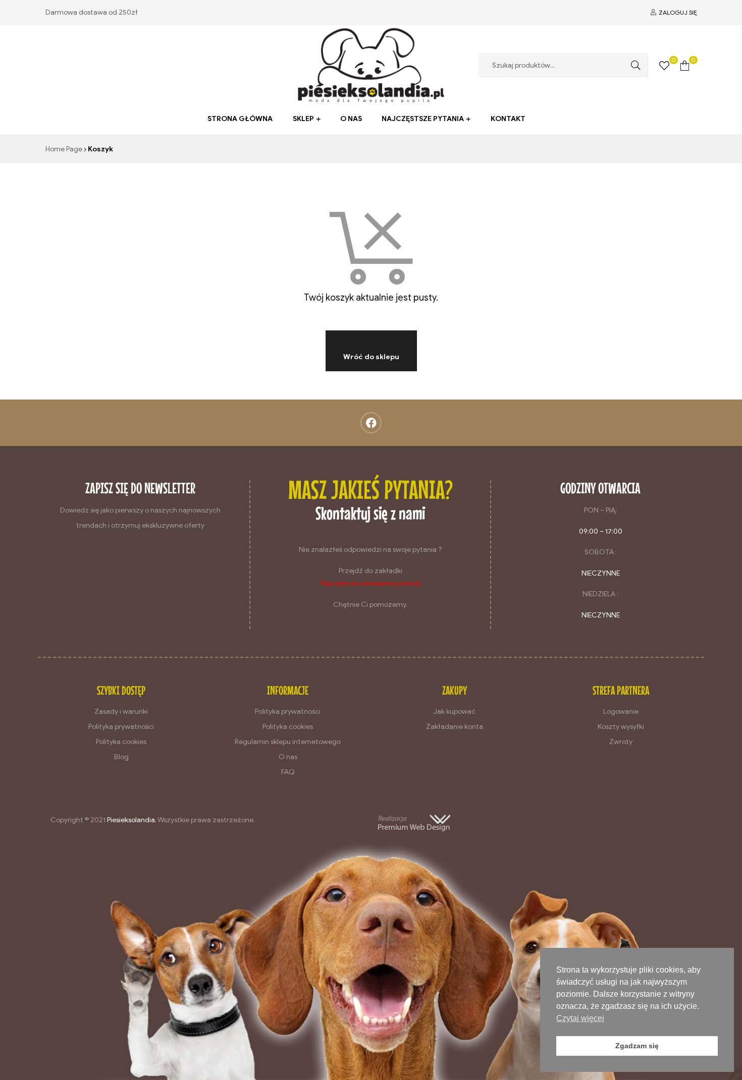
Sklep (303, 119)
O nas (351, 119)
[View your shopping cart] (684, 65)
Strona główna (240, 119)
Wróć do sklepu (371, 357)
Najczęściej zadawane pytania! (370, 583)
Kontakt (508, 119)
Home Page (63, 149)
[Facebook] (371, 422)
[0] (664, 65)
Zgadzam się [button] (637, 1046)
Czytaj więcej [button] (580, 1018)
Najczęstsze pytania (423, 119)
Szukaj (633, 65)
